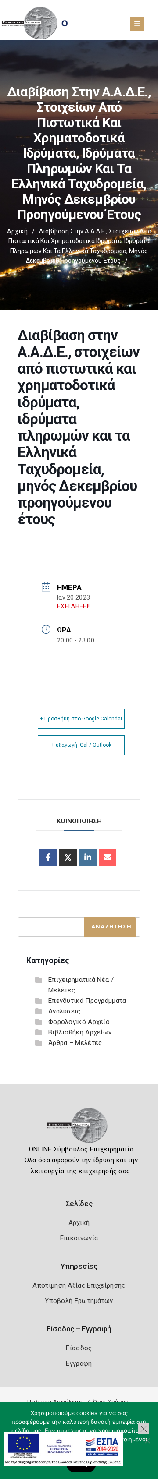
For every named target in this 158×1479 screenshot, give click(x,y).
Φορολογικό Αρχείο (79, 1022)
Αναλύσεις (64, 1011)
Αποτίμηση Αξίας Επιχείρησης (78, 1285)
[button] (143, 1428)
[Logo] (79, 1128)
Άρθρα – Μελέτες (75, 1043)
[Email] (107, 857)
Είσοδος (79, 1348)
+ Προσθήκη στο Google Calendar (81, 719)
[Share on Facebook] (48, 857)
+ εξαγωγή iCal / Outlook (81, 745)
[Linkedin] (88, 857)
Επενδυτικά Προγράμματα (87, 1001)
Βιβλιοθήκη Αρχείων (79, 1032)
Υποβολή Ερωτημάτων (79, 1301)
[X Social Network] (68, 857)
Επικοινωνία (79, 1238)
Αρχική (17, 231)
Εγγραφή (79, 1363)
